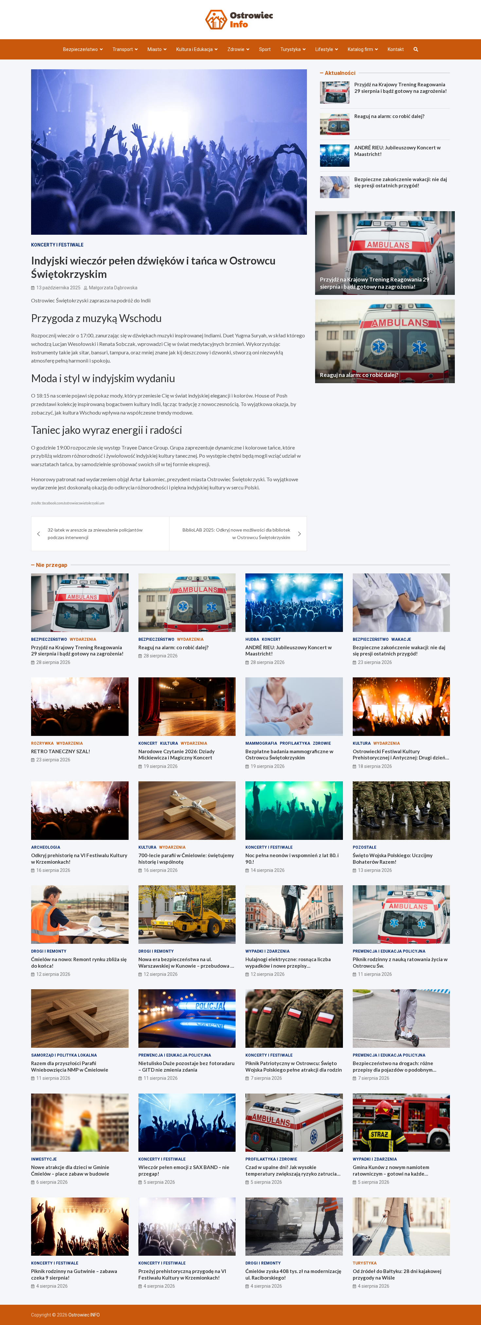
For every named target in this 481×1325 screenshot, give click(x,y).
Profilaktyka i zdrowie (271, 1159)
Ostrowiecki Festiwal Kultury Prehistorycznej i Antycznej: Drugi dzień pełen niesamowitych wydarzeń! (399, 757)
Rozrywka (42, 743)
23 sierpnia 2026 (375, 662)
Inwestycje (44, 1159)
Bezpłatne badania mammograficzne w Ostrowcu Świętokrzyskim (289, 754)
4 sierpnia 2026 (52, 1286)
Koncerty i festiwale (57, 244)
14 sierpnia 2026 (268, 870)
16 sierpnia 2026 (53, 870)
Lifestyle (324, 49)
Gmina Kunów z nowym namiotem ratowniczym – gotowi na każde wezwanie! (391, 1173)
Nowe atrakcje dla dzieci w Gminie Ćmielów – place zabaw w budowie (70, 1170)
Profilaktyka (295, 743)
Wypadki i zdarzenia (267, 951)
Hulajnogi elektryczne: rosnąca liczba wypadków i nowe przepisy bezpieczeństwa (288, 965)
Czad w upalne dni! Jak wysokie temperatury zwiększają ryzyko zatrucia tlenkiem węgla (291, 1173)
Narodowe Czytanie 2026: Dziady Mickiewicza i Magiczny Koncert (176, 754)
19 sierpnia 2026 (161, 766)
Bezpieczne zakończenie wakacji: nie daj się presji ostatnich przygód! (400, 182)
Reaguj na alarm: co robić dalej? (389, 116)
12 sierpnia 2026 (53, 974)
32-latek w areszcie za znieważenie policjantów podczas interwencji (95, 533)
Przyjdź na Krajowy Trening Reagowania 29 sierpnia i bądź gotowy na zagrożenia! (400, 87)
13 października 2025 (58, 287)
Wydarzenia (83, 639)
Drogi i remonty (48, 951)
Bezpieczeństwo (80, 49)
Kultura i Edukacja (194, 49)
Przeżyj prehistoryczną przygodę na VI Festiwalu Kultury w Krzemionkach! (182, 1274)
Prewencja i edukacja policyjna (389, 951)
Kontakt (396, 49)
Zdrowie (235, 49)
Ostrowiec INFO (84, 1314)
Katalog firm (360, 49)
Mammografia (261, 743)
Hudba (252, 639)
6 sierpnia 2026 (52, 1182)
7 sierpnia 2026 (266, 1078)
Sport (265, 49)
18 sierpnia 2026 (375, 766)
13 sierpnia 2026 (375, 870)
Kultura (169, 743)
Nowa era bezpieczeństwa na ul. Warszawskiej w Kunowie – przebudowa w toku (186, 965)
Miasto (155, 49)
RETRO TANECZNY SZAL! (60, 751)
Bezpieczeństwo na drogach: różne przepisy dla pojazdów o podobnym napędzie (393, 1069)
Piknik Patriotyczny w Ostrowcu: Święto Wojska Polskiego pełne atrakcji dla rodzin (293, 1066)
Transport (123, 49)
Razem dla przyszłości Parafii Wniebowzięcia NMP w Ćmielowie (69, 1066)
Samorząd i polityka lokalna (64, 1055)
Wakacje (401, 639)
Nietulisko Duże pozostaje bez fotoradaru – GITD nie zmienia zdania (186, 1066)
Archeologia (45, 847)
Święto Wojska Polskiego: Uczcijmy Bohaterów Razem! (393, 858)
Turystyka (290, 49)
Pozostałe (364, 847)
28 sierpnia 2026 (53, 662)
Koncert (271, 639)
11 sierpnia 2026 (375, 974)
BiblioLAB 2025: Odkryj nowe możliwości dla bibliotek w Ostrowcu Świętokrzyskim (236, 533)
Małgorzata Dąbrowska (113, 287)
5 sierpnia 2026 (159, 1182)
